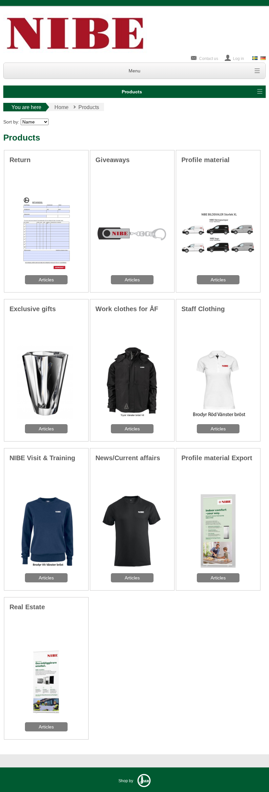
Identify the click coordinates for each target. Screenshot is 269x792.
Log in (238, 58)
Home (61, 107)
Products (132, 91)
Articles (46, 279)
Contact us (208, 58)
